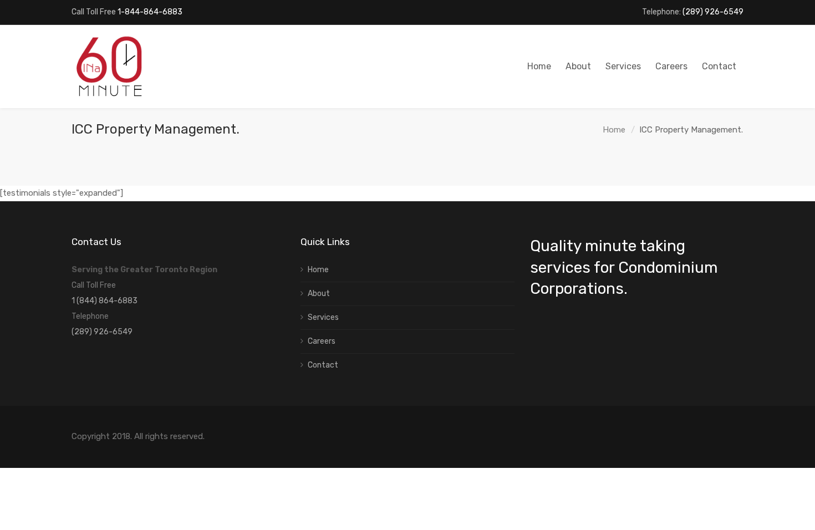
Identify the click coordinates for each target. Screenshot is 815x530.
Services (323, 317)
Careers (321, 341)
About (319, 293)
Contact (323, 365)
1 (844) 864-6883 (104, 300)
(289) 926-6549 (712, 12)
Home (614, 130)
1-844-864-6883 (150, 12)
